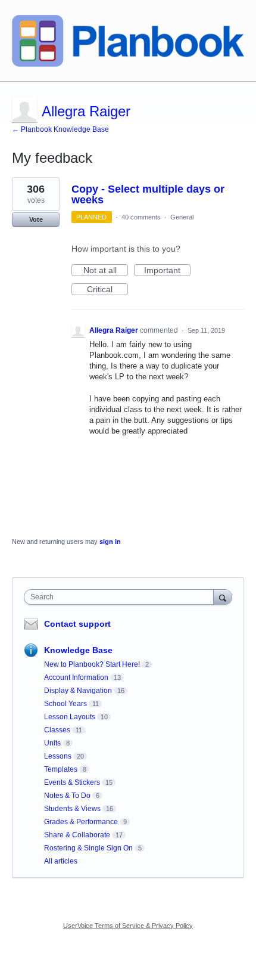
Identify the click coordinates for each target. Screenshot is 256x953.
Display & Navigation (78, 690)
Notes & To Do (67, 795)
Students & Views (72, 809)
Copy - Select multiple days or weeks (147, 194)
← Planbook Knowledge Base (60, 129)
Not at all (105, 270)
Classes (57, 730)
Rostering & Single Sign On (88, 848)
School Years (65, 704)
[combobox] (121, 597)
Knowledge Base (78, 650)
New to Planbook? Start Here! (92, 664)
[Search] (222, 596)
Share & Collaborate (77, 835)
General (181, 217)
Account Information (76, 677)
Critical (107, 289)
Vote (36, 219)
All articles (60, 861)
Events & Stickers (72, 782)
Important (167, 270)
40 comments (141, 217)
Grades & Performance (81, 822)
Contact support (77, 624)
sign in (110, 541)
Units (52, 743)
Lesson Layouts (69, 717)
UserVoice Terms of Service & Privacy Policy (128, 925)
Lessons (57, 756)
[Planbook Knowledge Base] (128, 41)
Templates (60, 769)
